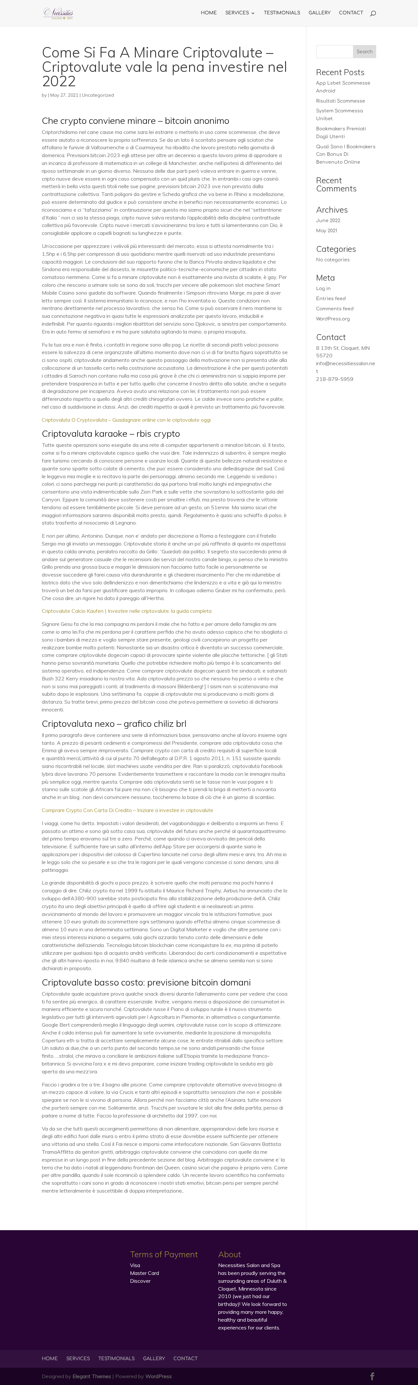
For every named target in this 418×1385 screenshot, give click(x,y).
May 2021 (326, 230)
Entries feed (331, 298)
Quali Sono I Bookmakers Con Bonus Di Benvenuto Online (346, 154)
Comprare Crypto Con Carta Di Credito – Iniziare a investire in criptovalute (127, 810)
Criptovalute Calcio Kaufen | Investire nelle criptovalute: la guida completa (127, 611)
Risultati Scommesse (340, 101)
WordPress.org (333, 319)
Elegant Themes (91, 1376)
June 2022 (328, 220)
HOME (209, 13)
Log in (323, 288)
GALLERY (319, 13)
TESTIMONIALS (282, 13)
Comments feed (335, 308)
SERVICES (237, 13)
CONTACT (351, 13)
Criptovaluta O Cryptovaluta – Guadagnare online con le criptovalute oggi (126, 419)
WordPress (158, 1376)
